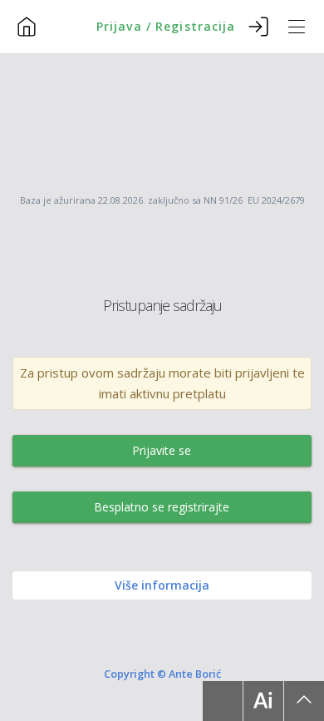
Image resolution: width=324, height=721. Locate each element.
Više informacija (162, 585)
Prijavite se (161, 450)
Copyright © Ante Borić (162, 672)
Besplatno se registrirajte (161, 507)
